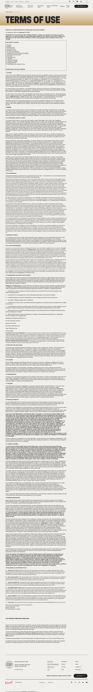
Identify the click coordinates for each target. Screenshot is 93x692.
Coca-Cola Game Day (30, 6)
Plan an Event (50, 667)
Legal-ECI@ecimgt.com (11, 328)
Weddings (62, 6)
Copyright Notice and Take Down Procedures (17, 53)
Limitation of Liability (12, 61)
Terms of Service (31, 691)
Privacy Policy (42, 682)
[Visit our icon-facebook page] (69, 1)
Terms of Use (50, 682)
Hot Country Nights (41, 6)
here (10, 30)
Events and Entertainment (19, 6)
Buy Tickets (80, 6)
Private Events (68, 6)
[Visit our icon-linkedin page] (81, 1)
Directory (63, 667)
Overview (9, 45)
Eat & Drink (50, 661)
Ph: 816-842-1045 (19, 669)
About (76, 661)
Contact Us (21, 1)
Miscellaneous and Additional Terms (16, 64)
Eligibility (9, 46)
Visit (48, 669)
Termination (9, 56)
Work (12, 1)
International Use (11, 57)
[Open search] (84, 1)
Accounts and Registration (13, 51)
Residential (8, 1)
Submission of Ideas (11, 50)
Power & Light (9, 12)
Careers (16, 1)
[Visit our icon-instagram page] (73, 1)
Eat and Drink (11, 6)
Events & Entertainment (53, 664)
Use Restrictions (11, 47)
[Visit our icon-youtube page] (77, 1)
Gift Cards (27, 1)
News (76, 664)
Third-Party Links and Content (14, 54)
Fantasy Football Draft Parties (52, 6)
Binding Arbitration (11, 62)
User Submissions (11, 49)
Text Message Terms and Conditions (15, 69)
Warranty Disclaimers (12, 60)
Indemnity (9, 58)
